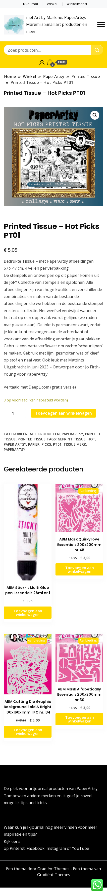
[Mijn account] (42, 62)
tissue (69, 444)
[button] (94, 115)
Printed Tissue (32, 439)
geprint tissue (72, 439)
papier (34, 444)
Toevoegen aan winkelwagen (63, 413)
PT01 (57, 444)
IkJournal (30, 3)
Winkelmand (76, 3)
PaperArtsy (72, 433)
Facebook (36, 848)
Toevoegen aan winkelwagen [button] (27, 612)
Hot (91, 439)
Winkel (52, 3)
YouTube (80, 848)
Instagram (57, 848)
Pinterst (17, 848)
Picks (46, 444)
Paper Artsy (15, 444)
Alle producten (45, 433)
